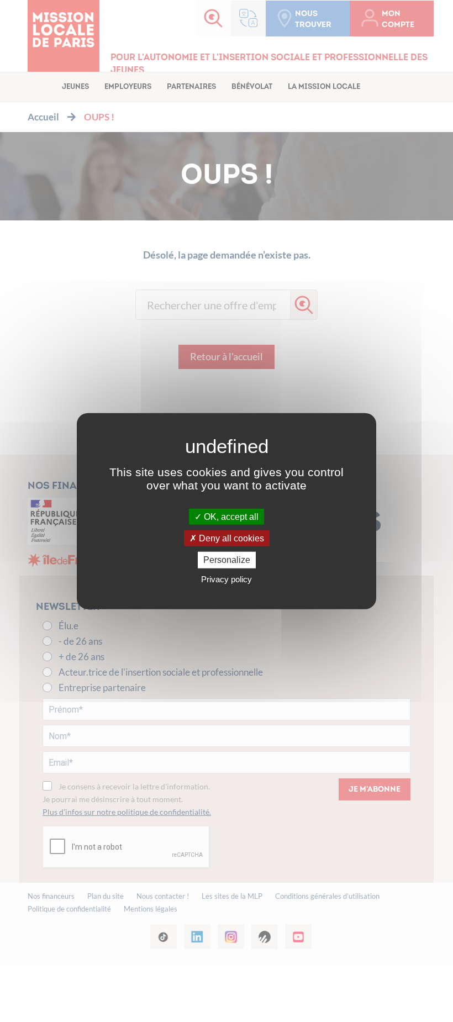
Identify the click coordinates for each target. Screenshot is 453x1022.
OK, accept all (230, 516)
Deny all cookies (230, 538)
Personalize (226, 560)
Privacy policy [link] (226, 578)
